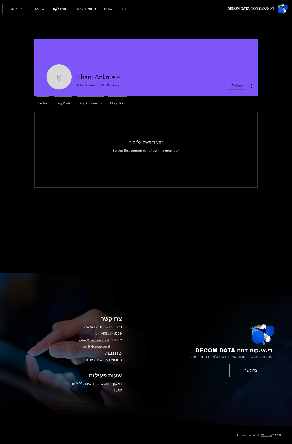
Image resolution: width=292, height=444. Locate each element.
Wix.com (266, 435)
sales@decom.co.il (93, 340)
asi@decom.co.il (96, 347)
